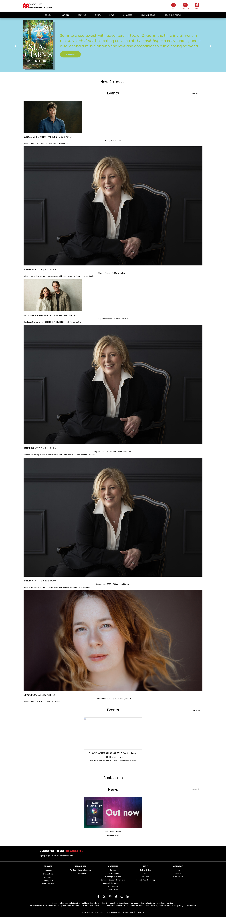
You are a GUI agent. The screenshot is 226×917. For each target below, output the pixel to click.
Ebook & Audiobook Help (145, 880)
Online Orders (145, 870)
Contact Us (178, 876)
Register (178, 873)
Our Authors (48, 874)
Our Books (48, 870)
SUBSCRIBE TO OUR (62, 851)
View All (194, 93)
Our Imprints (48, 880)
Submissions (113, 886)
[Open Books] (52, 15)
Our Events (47, 877)
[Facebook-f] (98, 897)
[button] (16, 46)
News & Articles (48, 884)
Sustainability (113, 890)
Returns (145, 876)
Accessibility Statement (113, 883)
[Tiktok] (116, 897)
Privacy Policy (128, 912)
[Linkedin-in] (128, 897)
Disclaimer (140, 912)
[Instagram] (110, 897)
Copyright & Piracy (113, 876)
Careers (113, 870)
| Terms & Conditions (112, 912)
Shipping (145, 873)
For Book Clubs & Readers (80, 870)
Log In (178, 870)
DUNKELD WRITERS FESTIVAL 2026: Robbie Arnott (113, 753)
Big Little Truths (113, 831)
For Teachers (80, 873)
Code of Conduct (113, 873)
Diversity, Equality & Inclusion (113, 880)
